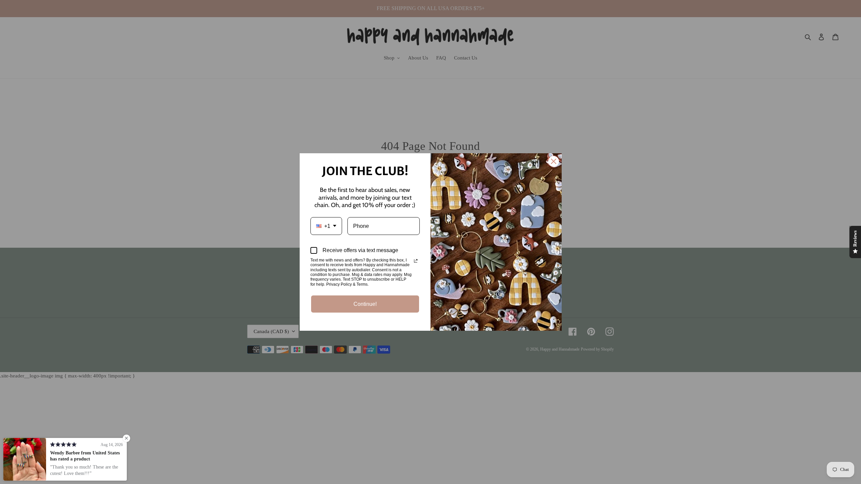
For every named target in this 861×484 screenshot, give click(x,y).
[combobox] (326, 226)
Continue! (365, 304)
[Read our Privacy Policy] (416, 261)
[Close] (554, 161)
